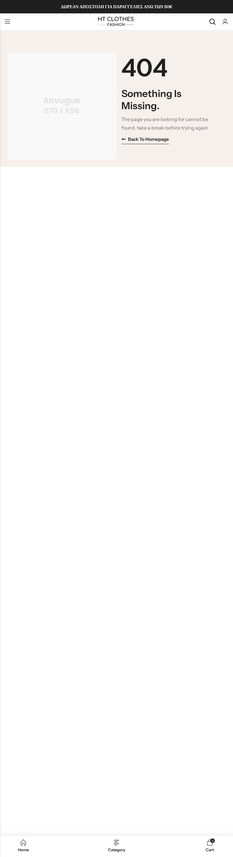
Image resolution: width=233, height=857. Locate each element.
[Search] (212, 21)
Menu (7, 22)
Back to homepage (148, 139)
